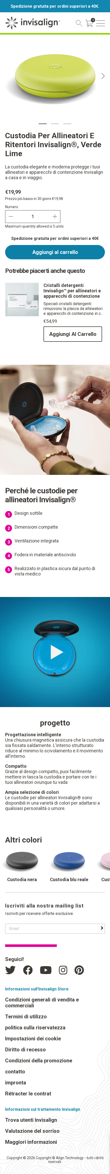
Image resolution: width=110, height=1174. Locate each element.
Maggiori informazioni (31, 1142)
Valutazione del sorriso (32, 1131)
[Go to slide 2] (55, 123)
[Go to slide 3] (67, 123)
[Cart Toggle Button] (89, 23)
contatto (15, 1072)
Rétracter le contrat (28, 1094)
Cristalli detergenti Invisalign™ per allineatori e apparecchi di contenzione (72, 291)
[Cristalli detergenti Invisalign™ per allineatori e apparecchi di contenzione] (22, 315)
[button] (100, 23)
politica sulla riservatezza (35, 1027)
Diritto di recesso (25, 1050)
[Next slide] (103, 75)
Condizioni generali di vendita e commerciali (42, 1003)
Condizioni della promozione (38, 1061)
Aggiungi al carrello (55, 252)
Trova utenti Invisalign (31, 1120)
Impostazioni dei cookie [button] (33, 1039)
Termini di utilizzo (26, 1016)
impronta (15, 1083)
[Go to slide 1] (43, 123)
